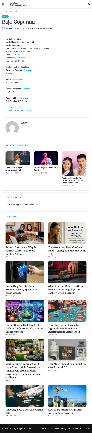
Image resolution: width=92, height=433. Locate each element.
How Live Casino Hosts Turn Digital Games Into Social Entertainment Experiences (64, 328)
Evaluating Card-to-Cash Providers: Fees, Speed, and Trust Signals (21, 289)
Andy (8, 28)
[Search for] (89, 5)
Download (28, 70)
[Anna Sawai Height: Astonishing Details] (18, 158)
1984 (18, 54)
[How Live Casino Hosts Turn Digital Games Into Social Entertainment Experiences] (67, 311)
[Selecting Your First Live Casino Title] (25, 396)
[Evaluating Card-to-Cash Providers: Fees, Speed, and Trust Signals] (25, 272)
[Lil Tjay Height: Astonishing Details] (46, 158)
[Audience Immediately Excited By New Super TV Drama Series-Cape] (74, 163)
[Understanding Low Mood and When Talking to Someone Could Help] (67, 233)
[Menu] (3, 5)
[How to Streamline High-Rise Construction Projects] (67, 396)
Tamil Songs (25, 58)
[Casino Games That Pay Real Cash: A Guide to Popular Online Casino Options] (25, 311)
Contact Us (76, 429)
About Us (86, 429)
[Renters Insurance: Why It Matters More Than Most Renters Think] (25, 233)
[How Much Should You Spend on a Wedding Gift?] (67, 350)
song (11, 11)
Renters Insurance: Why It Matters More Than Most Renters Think (21, 250)
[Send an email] (11, 28)
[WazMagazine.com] (18, 4)
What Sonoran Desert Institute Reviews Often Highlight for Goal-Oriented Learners (66, 289)
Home (5, 11)
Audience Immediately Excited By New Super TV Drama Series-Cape (72, 180)
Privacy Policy (66, 429)
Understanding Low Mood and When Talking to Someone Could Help (67, 250)
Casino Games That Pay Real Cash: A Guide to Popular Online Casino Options (24, 328)
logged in (18, 205)
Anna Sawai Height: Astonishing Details (14, 169)
